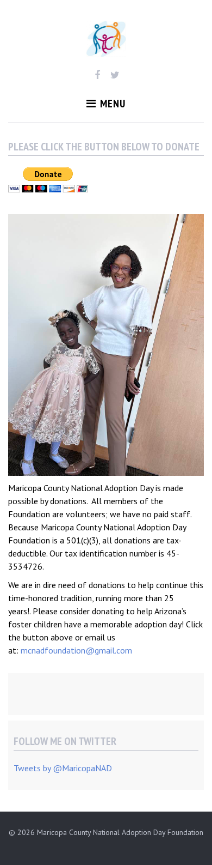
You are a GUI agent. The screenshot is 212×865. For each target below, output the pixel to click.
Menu (113, 103)
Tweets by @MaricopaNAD (63, 768)
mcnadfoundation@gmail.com (76, 650)
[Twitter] (115, 75)
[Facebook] (97, 75)
